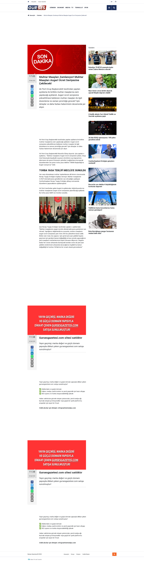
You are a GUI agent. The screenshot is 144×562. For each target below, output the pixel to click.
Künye (72, 554)
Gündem (53, 7)
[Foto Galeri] (115, 1)
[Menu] (109, 7)
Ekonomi (60, 7)
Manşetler (33, 1)
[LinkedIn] (32, 92)
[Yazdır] (32, 101)
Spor (86, 7)
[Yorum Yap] (32, 105)
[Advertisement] (19, 41)
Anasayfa (66, 554)
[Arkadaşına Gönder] (32, 98)
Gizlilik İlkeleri (86, 554)
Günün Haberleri (42, 1)
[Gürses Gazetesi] (37, 7)
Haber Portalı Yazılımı (36, 559)
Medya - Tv (69, 7)
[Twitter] (32, 89)
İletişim (78, 554)
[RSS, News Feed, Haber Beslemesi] (114, 554)
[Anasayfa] (28, 1)
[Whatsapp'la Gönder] (32, 95)
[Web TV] (111, 1)
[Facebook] (32, 86)
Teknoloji (79, 7)
